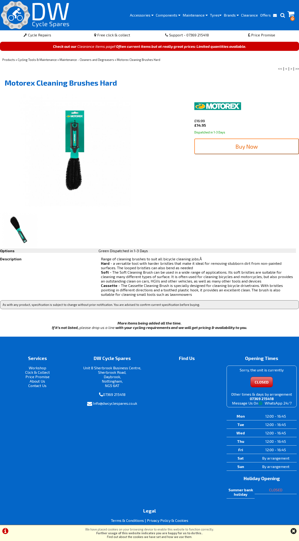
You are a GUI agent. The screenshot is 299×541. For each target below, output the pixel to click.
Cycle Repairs (39, 35)
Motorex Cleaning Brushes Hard (138, 60)
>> (297, 68)
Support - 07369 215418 (188, 35)
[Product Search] (282, 15)
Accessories (140, 15)
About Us (37, 381)
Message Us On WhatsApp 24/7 (262, 403)
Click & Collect (37, 372)
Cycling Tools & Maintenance (37, 60)
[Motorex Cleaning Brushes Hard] (75, 150)
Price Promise (262, 35)
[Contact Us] (275, 15)
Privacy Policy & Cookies (167, 520)
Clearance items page (95, 46)
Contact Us (37, 385)
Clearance (249, 15)
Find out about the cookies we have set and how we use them (149, 537)
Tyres (214, 15)
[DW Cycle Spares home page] (35, 15)
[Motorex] (217, 116)
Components (167, 15)
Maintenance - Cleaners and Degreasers (87, 60)
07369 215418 (114, 394)
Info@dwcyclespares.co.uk (115, 403)
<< (280, 68)
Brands (230, 15)
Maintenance (194, 15)
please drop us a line (97, 327)
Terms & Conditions (127, 520)
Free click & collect (113, 35)
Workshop (37, 368)
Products (8, 60)
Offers (265, 15)
